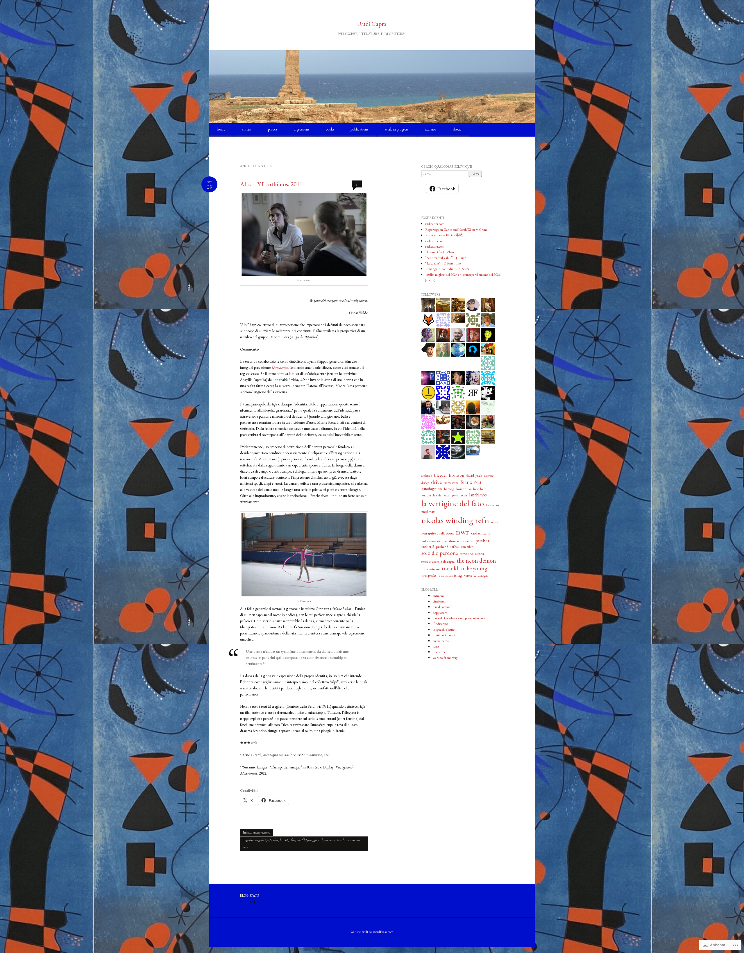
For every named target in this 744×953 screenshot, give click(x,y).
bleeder (440, 475)
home (221, 129)
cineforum (439, 601)
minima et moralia (445, 635)
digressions (301, 129)
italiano (430, 129)
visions (246, 129)
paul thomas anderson (457, 541)
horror (461, 489)
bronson (456, 475)
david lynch (474, 475)
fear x (466, 481)
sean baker (467, 547)
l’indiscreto (440, 623)
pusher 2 (427, 546)
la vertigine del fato (452, 503)
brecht (284, 840)
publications (359, 129)
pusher (482, 540)
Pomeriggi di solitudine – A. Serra (447, 269)
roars (436, 646)
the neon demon (476, 560)
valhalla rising (450, 575)
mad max (428, 511)
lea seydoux (492, 505)
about (457, 129)
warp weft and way (445, 657)
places (272, 129)
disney (425, 483)
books (330, 129)
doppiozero (440, 612)
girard (318, 840)
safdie (454, 546)
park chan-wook (430, 541)
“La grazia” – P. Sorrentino (443, 263)
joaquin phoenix (431, 495)
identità (329, 840)
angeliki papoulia (266, 840)
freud (477, 483)
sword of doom (430, 561)
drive (436, 482)
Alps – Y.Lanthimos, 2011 (271, 184)
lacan (463, 495)
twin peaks (429, 575)
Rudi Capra (372, 24)
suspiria (479, 554)
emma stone (451, 483)
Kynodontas (280, 367)
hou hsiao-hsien (477, 489)
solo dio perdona (439, 552)
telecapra (448, 561)
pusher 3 (442, 546)
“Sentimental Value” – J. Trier (445, 257)
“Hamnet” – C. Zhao (439, 252)
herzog (449, 489)
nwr (462, 531)
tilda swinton (430, 569)
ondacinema (480, 533)
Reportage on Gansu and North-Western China (456, 229)
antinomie (439, 595)
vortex (468, 575)
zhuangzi (481, 575)
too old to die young (464, 568)
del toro (488, 475)
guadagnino (431, 488)
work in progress (396, 129)
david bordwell (442, 607)
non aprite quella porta (437, 533)
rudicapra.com (434, 223)
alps (250, 840)
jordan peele (450, 495)
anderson (426, 475)
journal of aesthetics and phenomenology (459, 618)
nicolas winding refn (455, 520)
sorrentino (466, 554)
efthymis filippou (301, 840)
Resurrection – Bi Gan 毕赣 (444, 235)
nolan (494, 522)
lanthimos (343, 840)
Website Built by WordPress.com (371, 931)
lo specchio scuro (444, 629)
